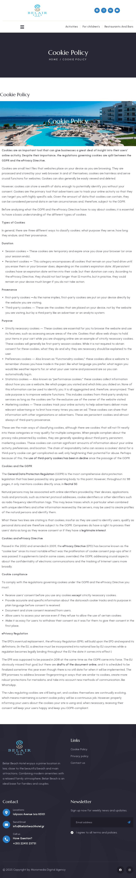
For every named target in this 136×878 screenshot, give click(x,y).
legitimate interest (93, 530)
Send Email (19, 822)
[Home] (36, 10)
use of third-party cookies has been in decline (58, 458)
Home (53, 59)
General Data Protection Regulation (30, 474)
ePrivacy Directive (74, 546)
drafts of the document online (76, 664)
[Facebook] (97, 10)
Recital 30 (70, 484)
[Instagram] (103, 10)
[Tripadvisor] (110, 10)
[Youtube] (117, 10)
